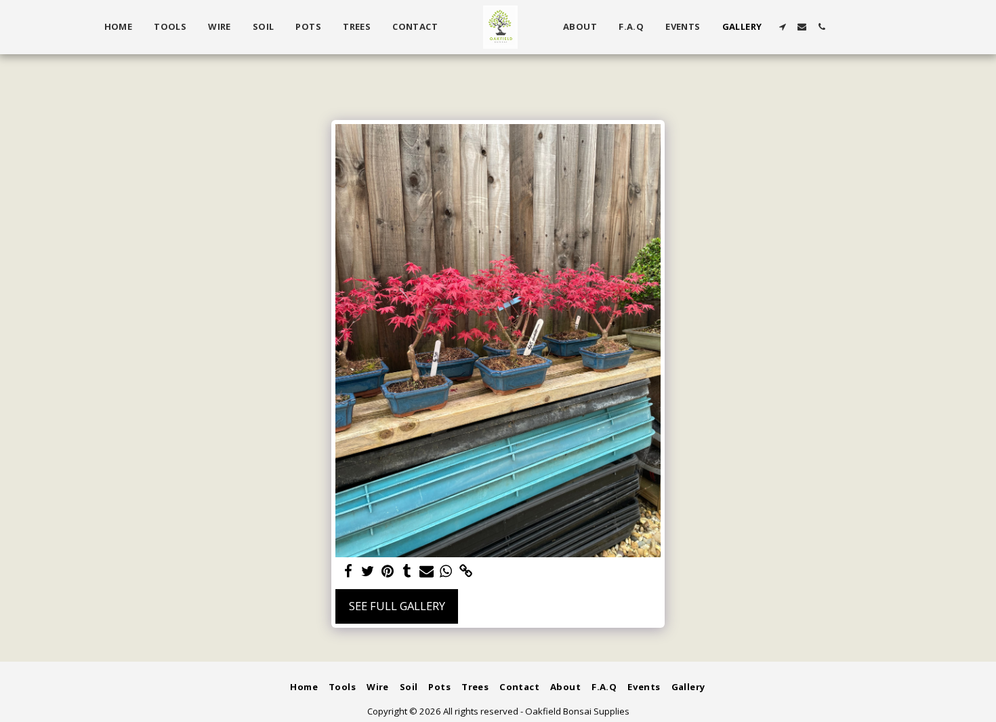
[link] (466, 571)
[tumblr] (407, 571)
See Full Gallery (397, 606)
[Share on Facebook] (348, 571)
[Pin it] (387, 571)
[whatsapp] (446, 571)
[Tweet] (368, 571)
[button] (782, 26)
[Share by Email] (426, 571)
